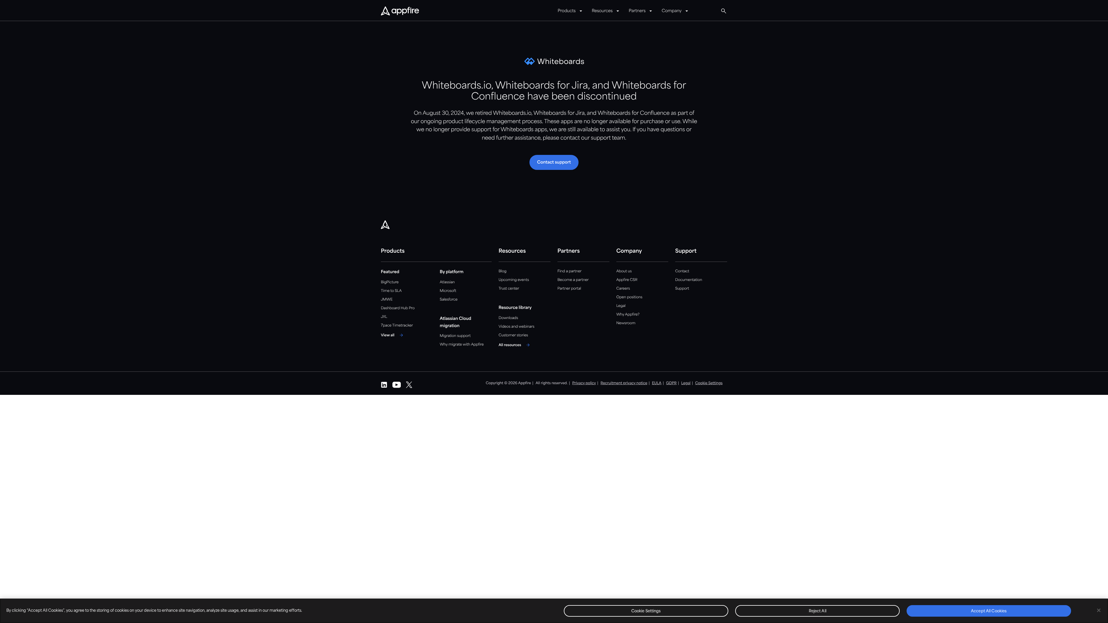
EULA (656, 383)
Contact (682, 271)
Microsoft (448, 291)
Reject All (817, 611)
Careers (623, 288)
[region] (554, 610)
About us (624, 271)
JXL (384, 317)
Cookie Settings (646, 611)
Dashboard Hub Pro (398, 308)
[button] (553, 162)
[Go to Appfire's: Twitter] (409, 385)
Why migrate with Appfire (462, 344)
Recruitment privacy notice (623, 383)
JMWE (387, 299)
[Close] (1098, 610)
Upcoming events (514, 280)
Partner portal (569, 288)
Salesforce (449, 299)
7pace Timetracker (397, 325)
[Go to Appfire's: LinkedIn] (384, 385)
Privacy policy (584, 383)
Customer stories (513, 335)
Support (682, 288)
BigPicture (389, 282)
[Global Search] (723, 10)
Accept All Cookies (989, 611)
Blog (502, 271)
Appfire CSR (626, 280)
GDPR (671, 383)
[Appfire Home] (400, 11)
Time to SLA (391, 291)
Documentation (688, 280)
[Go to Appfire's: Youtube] (396, 385)
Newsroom (625, 323)
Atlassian (447, 282)
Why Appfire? (627, 314)
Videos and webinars (516, 327)
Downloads (508, 318)
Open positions (629, 297)
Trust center (509, 288)
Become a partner (573, 280)
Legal (621, 306)
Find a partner (569, 271)
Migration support (455, 336)
